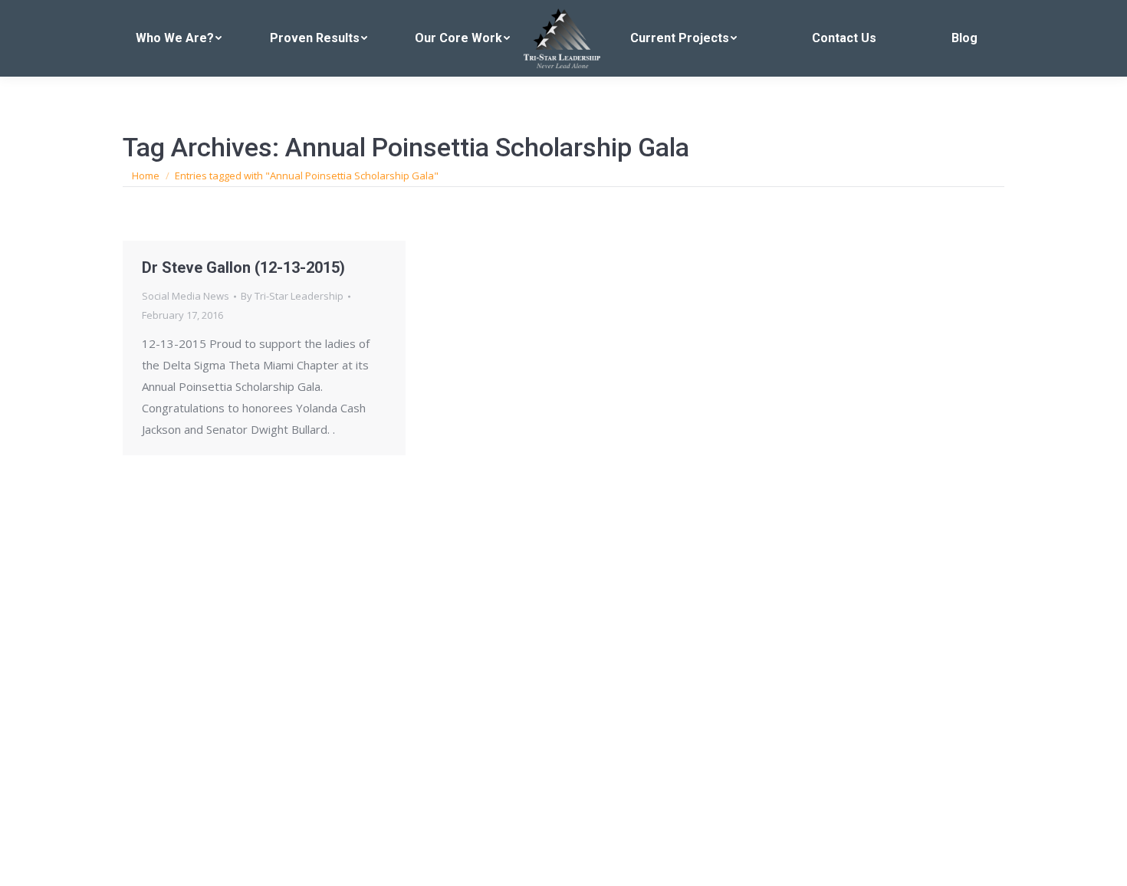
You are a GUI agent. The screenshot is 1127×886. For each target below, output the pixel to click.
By (292, 296)
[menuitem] (179, 38)
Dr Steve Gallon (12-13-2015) (243, 267)
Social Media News (185, 296)
